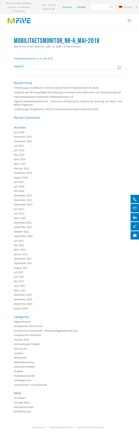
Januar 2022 (20, 254)
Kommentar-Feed (24, 407)
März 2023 (20, 218)
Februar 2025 (21, 168)
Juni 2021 (19, 276)
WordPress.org (22, 411)
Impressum (38, 427)
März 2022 (20, 249)
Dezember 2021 (23, 258)
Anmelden (20, 398)
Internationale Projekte (27, 344)
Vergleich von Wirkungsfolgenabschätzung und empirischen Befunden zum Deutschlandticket (67, 92)
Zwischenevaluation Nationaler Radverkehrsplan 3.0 (43, 96)
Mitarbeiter (20, 357)
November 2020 (23, 299)
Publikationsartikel (24, 375)
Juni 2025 (19, 150)
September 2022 (23, 236)
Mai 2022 (19, 245)
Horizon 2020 (21, 339)
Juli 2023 (19, 209)
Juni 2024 (19, 186)
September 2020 (23, 303)
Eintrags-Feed (21, 402)
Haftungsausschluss (61, 427)
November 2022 (23, 227)
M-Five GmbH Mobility (31, 46)
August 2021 (21, 267)
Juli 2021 (19, 272)
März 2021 (20, 290)
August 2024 (21, 177)
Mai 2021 (19, 281)
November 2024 (23, 172)
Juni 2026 (19, 132)
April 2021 (19, 285)
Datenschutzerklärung (90, 427)
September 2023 (23, 204)
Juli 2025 (19, 145)
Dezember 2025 (23, 136)
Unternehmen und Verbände (30, 384)
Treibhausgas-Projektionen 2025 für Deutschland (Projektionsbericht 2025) (56, 109)
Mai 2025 (19, 154)
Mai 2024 (19, 190)
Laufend (18, 353)
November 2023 (23, 200)
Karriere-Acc (21, 348)
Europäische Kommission (28, 326)
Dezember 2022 (23, 222)
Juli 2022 (19, 240)
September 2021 (23, 263)
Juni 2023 (19, 213)
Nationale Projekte (24, 366)
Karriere (67, 7)
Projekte (18, 371)
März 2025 (20, 163)
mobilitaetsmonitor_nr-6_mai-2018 (33, 58)
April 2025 (19, 159)
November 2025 (23, 141)
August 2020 (21, 308)
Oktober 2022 (21, 231)
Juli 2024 (19, 181)
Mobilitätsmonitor (24, 362)
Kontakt (81, 7)
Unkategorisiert (22, 380)
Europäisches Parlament (28, 335)
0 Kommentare (72, 46)
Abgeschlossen (22, 321)
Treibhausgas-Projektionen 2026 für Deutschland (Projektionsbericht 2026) (56, 87)
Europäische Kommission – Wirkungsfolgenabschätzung (45, 330)
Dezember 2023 (23, 195)
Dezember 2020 (23, 294)
